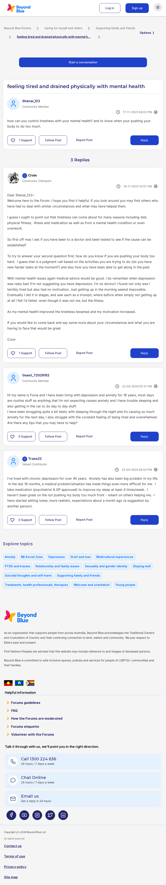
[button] (13, 140)
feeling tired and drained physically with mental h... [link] (53, 36)
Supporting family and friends (115, 28)
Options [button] (145, 32)
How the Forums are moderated (36, 718)
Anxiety (10, 557)
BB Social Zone (32, 557)
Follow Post (53, 140)
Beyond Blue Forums (24, 8)
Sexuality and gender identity (106, 566)
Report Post (84, 140)
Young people (125, 584)
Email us (30, 796)
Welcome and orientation (92, 584)
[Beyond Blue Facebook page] (11, 816)
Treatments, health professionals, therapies (36, 584)
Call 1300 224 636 (38, 758)
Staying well (142, 566)
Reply (144, 140)
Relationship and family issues (57, 566)
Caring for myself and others (63, 28)
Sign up (137, 8)
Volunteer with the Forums (32, 734)
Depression (56, 557)
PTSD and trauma (17, 566)
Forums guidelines (25, 703)
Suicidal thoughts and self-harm (28, 575)
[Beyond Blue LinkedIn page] (63, 816)
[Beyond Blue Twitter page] (50, 816)
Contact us (13, 846)
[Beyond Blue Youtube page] (24, 816)
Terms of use (14, 856)
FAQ (14, 711)
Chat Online (33, 777)
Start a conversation (83, 62)
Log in (109, 8)
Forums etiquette (25, 727)
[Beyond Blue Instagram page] (37, 816)
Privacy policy (15, 867)
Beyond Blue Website (28, 616)
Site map (11, 877)
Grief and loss (80, 557)
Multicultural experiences (114, 557)
